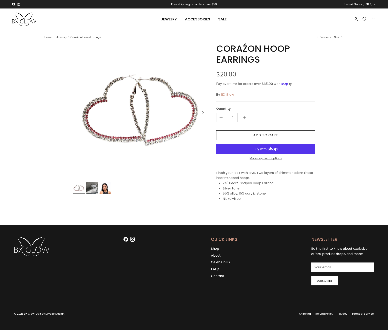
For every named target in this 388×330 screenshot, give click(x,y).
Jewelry (61, 37)
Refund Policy (324, 314)
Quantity (223, 109)
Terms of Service (363, 314)
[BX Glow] (24, 19)
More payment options (266, 158)
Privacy (342, 314)
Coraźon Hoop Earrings (85, 37)
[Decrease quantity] (221, 117)
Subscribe (324, 281)
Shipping (305, 314)
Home (48, 37)
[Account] (355, 19)
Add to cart (265, 135)
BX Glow (227, 94)
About (216, 255)
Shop (215, 248)
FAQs (215, 269)
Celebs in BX (220, 262)
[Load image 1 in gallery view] (140, 110)
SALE (222, 19)
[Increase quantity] (244, 117)
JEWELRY (169, 19)
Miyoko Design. (55, 314)
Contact (217, 276)
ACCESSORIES (197, 19)
